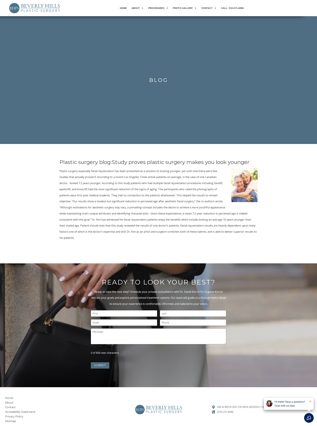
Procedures (156, 8)
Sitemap (10, 421)
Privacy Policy (14, 416)
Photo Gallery (183, 8)
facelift (218, 183)
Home (123, 8)
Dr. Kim (96, 219)
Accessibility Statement (20, 411)
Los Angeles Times (135, 177)
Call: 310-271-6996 (232, 8)
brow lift (82, 189)
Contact (206, 8)
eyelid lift (64, 189)
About (135, 8)
